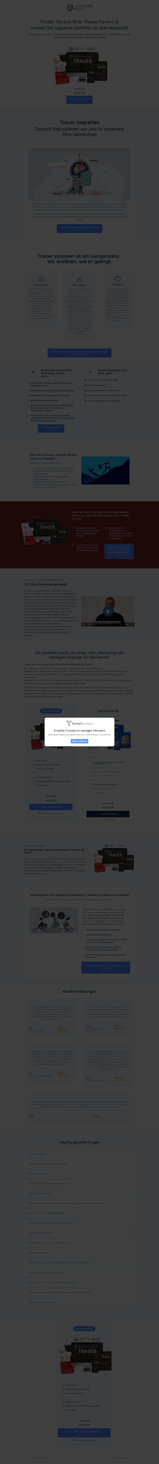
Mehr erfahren (79, 741)
